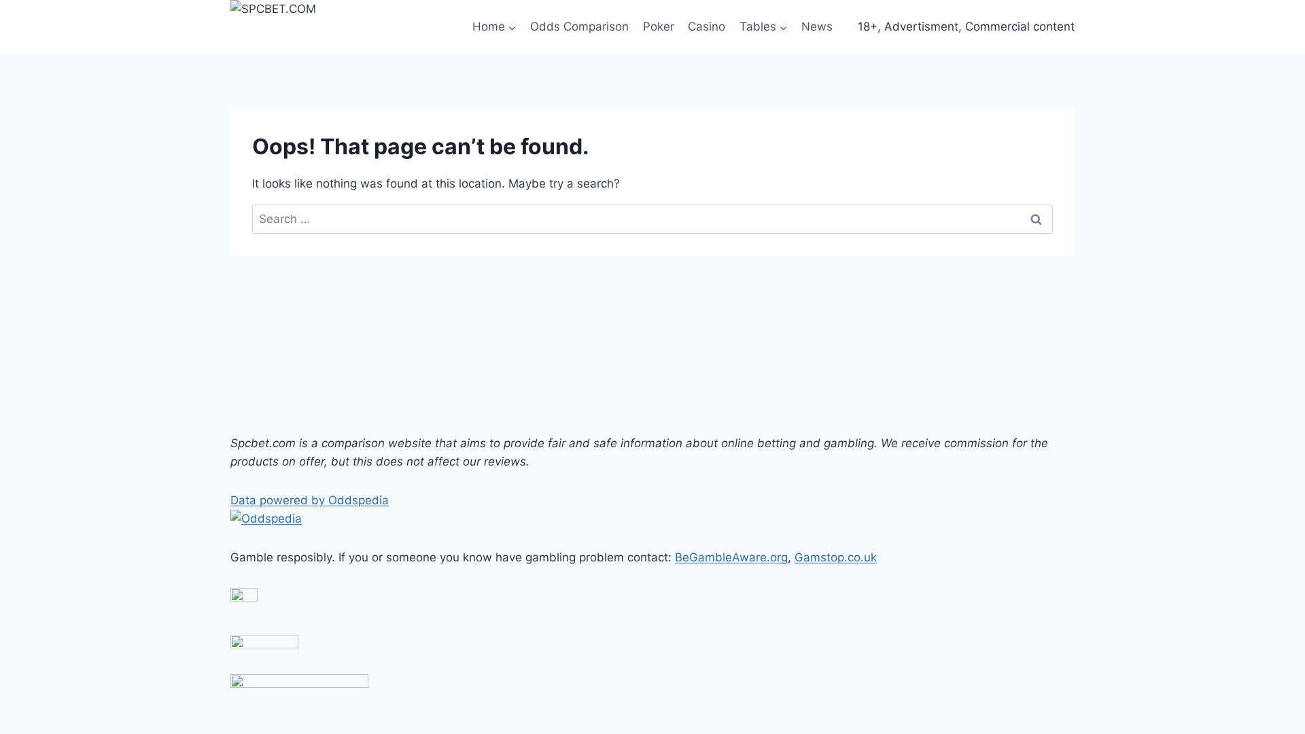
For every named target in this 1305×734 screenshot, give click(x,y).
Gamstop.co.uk (836, 557)
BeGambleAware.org (731, 557)
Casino (706, 26)
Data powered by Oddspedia (309, 500)
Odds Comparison (579, 26)
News (817, 26)
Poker (658, 26)
